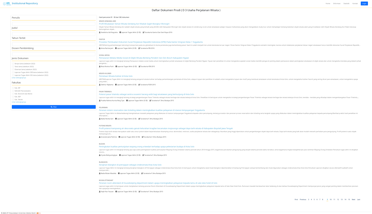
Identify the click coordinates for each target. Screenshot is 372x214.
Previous (303, 199)
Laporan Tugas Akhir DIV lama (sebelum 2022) (31, 75)
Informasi (336, 3)
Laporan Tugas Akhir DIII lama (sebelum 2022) (31, 72)
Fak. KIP (17, 88)
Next (353, 199)
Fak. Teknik (19, 99)
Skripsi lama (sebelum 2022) (25, 64)
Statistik (346, 3)
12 (338, 199)
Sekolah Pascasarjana (23, 91)
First (296, 199)
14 (345, 199)
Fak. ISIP (18, 97)
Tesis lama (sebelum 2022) (24, 66)
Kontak (355, 3)
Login (364, 3)
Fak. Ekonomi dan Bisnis (23, 94)
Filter (55, 107)
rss (39, 213)
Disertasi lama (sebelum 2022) (26, 69)
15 (349, 199)
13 (342, 199)
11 (334, 199)
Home (328, 3)
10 (331, 199)
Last (358, 199)
